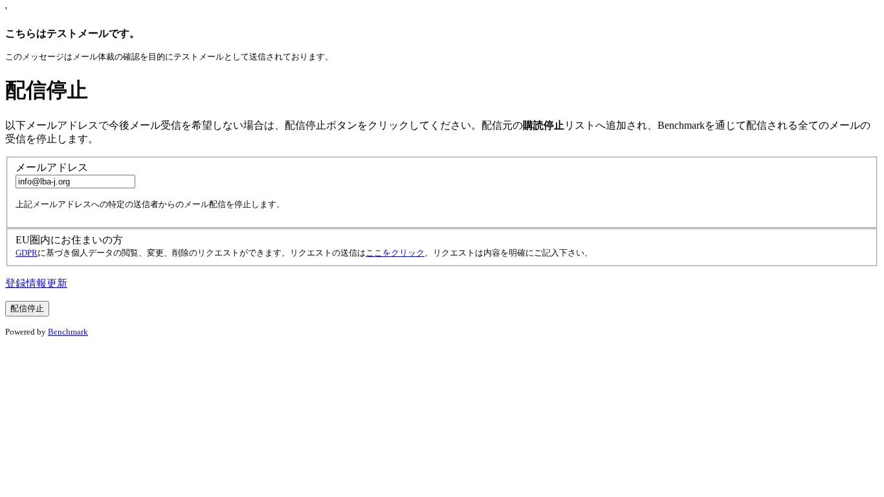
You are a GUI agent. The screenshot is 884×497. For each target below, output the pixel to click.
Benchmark (68, 332)
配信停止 (46, 90)
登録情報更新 (36, 283)
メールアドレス (52, 167)
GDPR (27, 253)
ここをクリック (395, 253)
